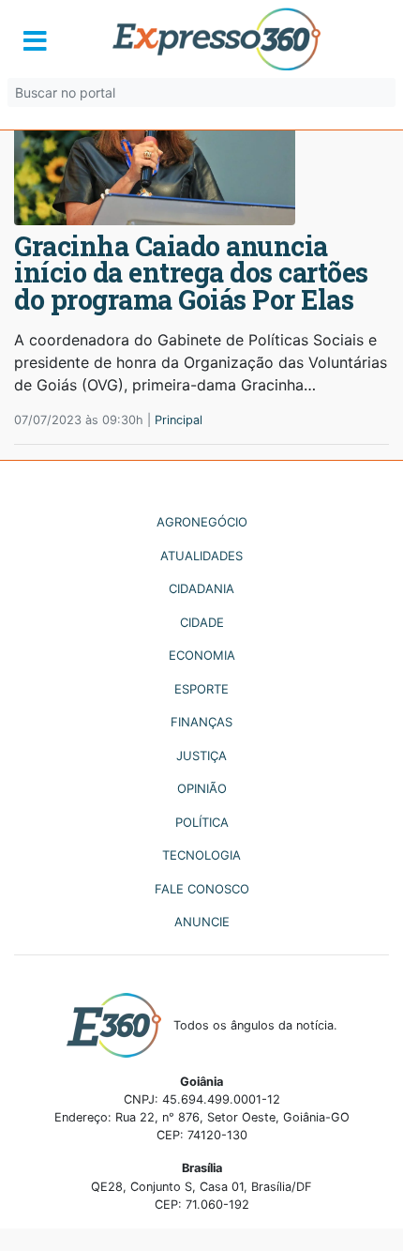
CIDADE (202, 622)
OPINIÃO (202, 788)
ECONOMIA (202, 655)
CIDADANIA (201, 588)
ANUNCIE (202, 921)
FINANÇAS (201, 721)
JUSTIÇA (201, 755)
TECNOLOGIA (201, 854)
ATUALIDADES (201, 555)
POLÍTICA (202, 822)
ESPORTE (201, 688)
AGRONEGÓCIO (202, 521)
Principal (178, 420)
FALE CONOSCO (202, 888)
